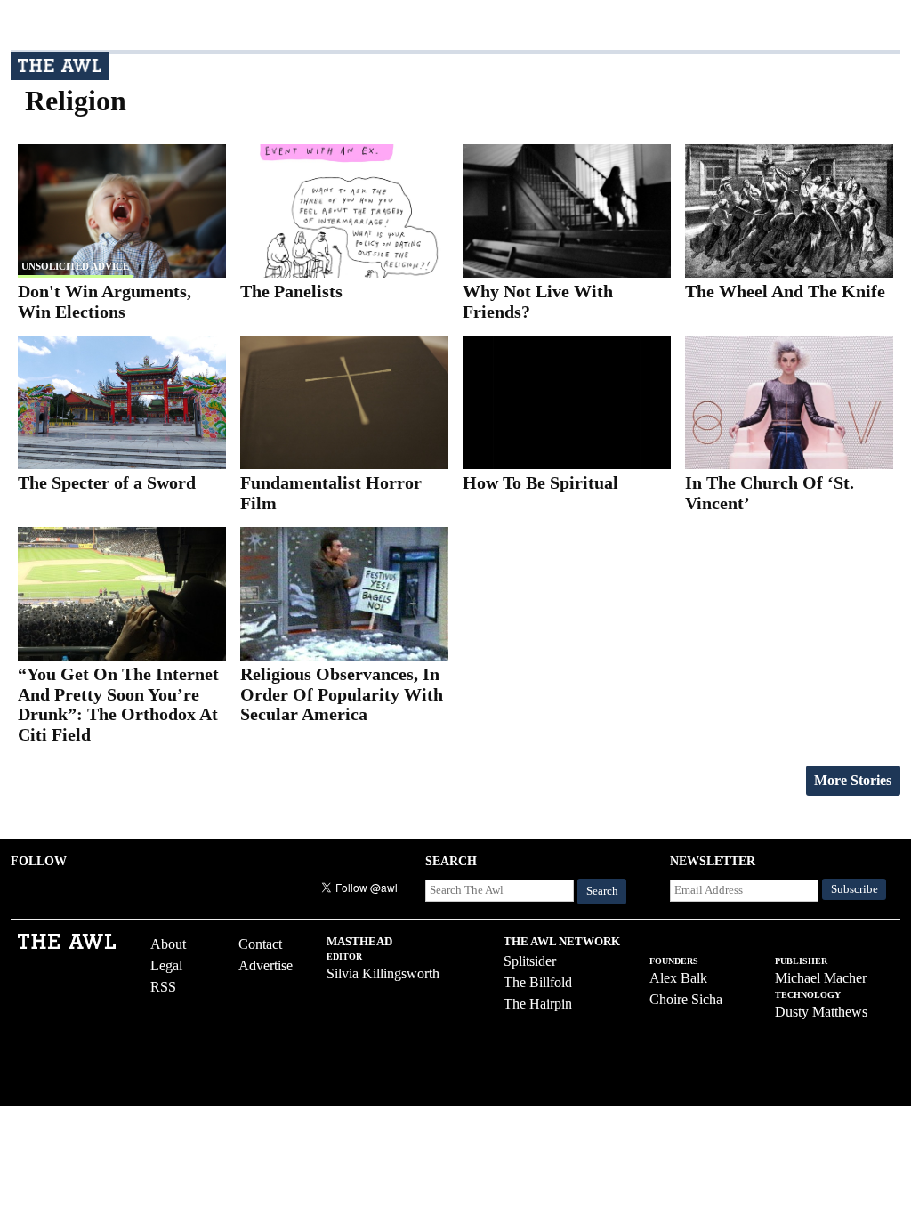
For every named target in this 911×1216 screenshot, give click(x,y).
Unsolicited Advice (75, 266)
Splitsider (530, 961)
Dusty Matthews (821, 1011)
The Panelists (291, 291)
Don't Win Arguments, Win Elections (104, 301)
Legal (166, 965)
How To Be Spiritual (540, 482)
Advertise (265, 965)
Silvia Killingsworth (383, 973)
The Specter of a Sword (107, 482)
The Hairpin (538, 1003)
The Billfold (538, 982)
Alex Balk (678, 977)
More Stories (852, 780)
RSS (163, 986)
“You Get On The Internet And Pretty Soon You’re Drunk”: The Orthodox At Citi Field (118, 704)
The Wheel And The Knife (785, 291)
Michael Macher (821, 977)
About (168, 944)
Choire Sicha (685, 999)
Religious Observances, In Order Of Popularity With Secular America (341, 694)
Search (602, 891)
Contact (260, 944)
